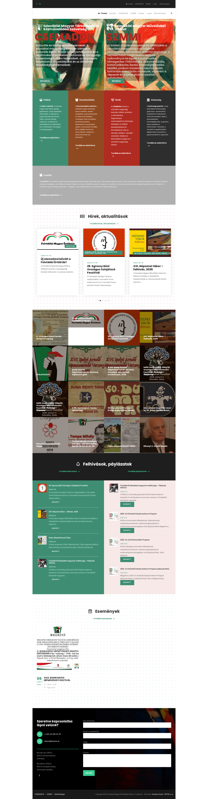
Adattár (141, 13)
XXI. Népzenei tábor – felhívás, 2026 (148, 267)
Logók (155, 4)
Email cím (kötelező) (91, 731)
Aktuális (112, 13)
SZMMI (148, 4)
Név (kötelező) (88, 721)
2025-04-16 (123, 544)
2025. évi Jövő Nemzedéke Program (135, 540)
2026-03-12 (52, 567)
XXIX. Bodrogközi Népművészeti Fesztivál (57, 679)
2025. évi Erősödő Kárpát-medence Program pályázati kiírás (144, 569)
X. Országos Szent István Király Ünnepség (49, 337)
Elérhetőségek (165, 4)
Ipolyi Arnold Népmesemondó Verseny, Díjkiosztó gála (85, 372)
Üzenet (86, 753)
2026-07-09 (92, 263)
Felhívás (98, 253)
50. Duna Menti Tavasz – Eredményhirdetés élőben (121, 409)
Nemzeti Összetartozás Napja (48, 445)
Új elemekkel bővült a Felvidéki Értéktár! (56, 260)
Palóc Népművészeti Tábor (122, 446)
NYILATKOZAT (43, 374)
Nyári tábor (161, 253)
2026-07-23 (46, 256)
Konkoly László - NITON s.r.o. (162, 794)
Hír (104, 253)
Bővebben (45, 81)
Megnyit (56, 502)
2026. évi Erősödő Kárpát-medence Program (138, 514)
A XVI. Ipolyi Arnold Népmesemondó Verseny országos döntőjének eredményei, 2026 (121, 371)
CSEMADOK (139, 4)
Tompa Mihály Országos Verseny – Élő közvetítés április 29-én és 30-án (84, 443)
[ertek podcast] (40, 4)
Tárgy (85, 742)
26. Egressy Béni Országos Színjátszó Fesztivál (101, 269)
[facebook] (36, 4)
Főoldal (130, 4)
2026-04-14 (52, 541)
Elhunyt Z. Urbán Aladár (156, 446)
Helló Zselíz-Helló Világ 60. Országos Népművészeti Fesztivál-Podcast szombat (49, 407)
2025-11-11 (123, 517)
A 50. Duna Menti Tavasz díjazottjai (84, 409)
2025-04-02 (123, 573)
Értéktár (70, 246)
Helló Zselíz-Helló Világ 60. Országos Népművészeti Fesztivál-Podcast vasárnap (157, 371)
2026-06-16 (138, 263)
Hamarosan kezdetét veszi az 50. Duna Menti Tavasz (157, 409)
